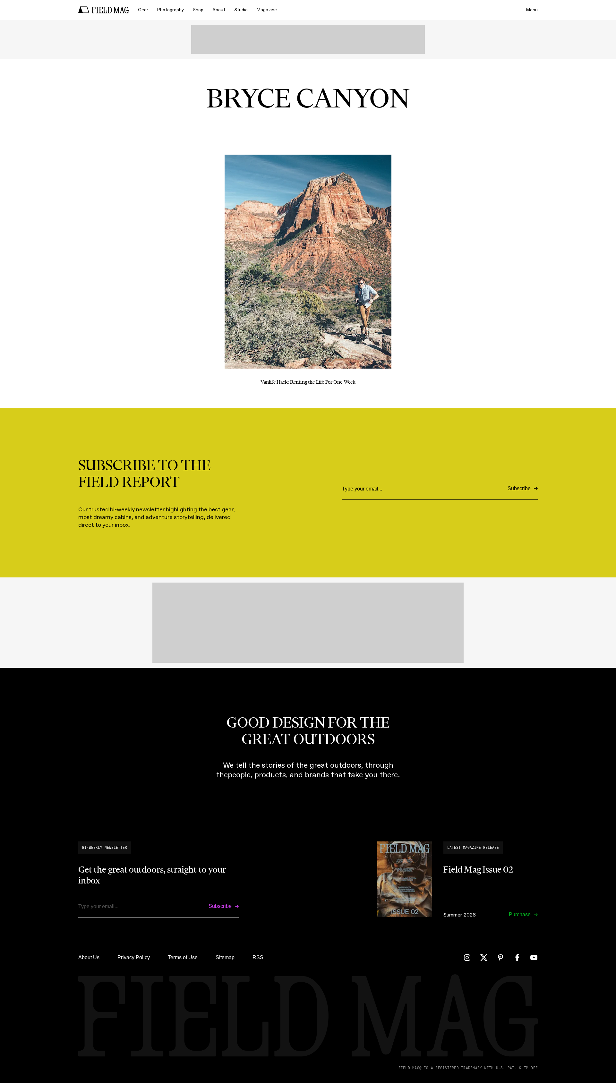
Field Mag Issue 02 (478, 869)
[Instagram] (467, 957)
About (218, 10)
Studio (241, 10)
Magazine (267, 10)
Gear (143, 10)
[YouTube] (534, 957)
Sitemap (225, 957)
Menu (532, 10)
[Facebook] (517, 957)
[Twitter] (484, 957)
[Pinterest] (500, 957)
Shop (198, 10)
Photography (170, 10)
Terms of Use (183, 957)
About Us (88, 957)
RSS (257, 957)
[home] (103, 9)
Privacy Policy (133, 957)
